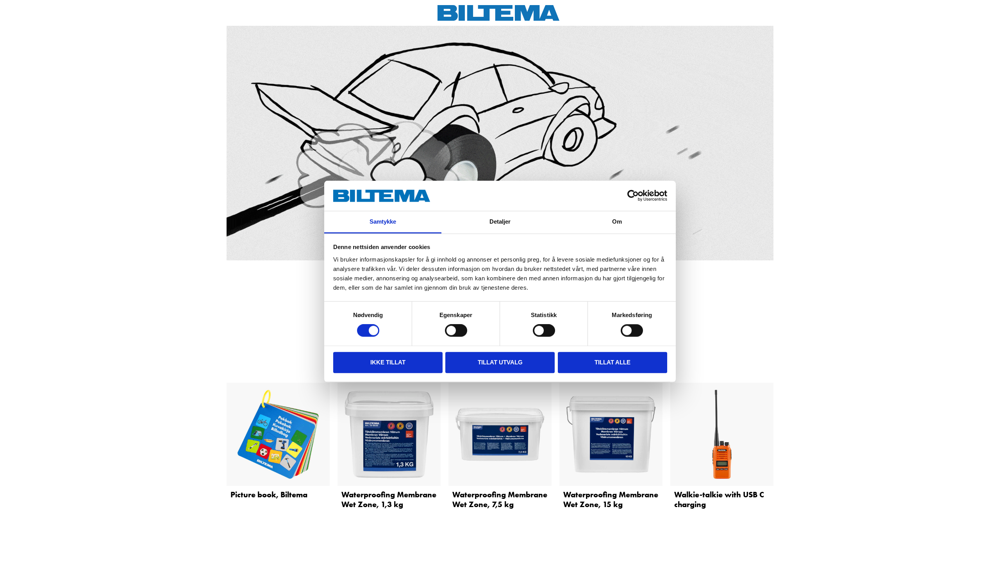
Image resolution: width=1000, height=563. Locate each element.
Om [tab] (617, 221)
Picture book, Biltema (268, 494)
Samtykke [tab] (383, 221)
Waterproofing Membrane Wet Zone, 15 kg (610, 499)
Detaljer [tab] (500, 221)
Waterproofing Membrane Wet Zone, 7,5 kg (499, 499)
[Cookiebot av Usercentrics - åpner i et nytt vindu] (633, 196)
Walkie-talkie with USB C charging (719, 499)
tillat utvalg (500, 362)
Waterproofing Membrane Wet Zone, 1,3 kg (388, 499)
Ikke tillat (387, 362)
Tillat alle (612, 362)
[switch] (456, 330)
